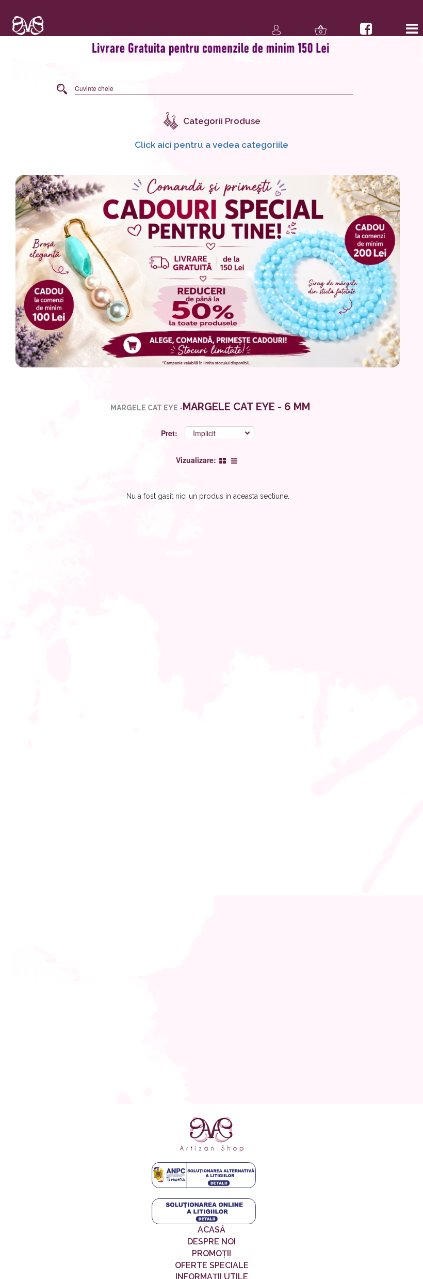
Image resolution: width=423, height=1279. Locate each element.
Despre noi (211, 1241)
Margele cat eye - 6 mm (246, 406)
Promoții (211, 1253)
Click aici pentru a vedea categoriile (211, 144)
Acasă (211, 1230)
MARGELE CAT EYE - (146, 408)
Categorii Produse (222, 121)
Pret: (170, 433)
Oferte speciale (212, 1265)
